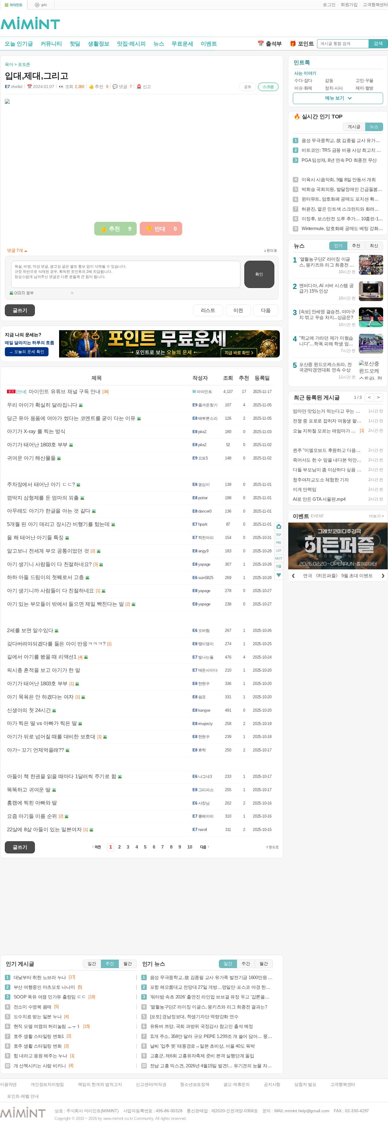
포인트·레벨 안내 (23, 1096)
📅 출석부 (269, 44)
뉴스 (158, 44)
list (278, 550)
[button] (327, 4)
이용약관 (8, 1084)
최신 (374, 245)
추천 (356, 245)
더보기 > (376, 516)
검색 (378, 43)
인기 (338, 245)
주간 (109, 963)
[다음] (382, 575)
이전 (238, 310)
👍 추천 (98, 86)
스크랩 (268, 87)
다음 (266, 310)
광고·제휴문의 (236, 1084)
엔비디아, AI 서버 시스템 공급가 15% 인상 (326, 288)
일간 (92, 963)
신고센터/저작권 (151, 1084)
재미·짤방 (364, 88)
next (278, 558)
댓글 (278, 567)
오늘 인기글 (19, 44)
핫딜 (75, 44)
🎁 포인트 (301, 44)
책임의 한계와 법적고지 (100, 1084)
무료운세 (182, 44)
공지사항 (272, 1084)
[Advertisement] (317, 24)
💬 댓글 (122, 86)
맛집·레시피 (131, 44)
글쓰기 (20, 310)
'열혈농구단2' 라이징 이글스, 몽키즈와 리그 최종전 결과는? (326, 264)
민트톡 (302, 62)
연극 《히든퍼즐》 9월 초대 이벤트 (338, 575)
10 (189, 847)
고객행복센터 (343, 1084)
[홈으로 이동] (30, 23)
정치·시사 (334, 88)
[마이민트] (13, 5)
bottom (278, 576)
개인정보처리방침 (47, 1084)
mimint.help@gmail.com (307, 1111)
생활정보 (98, 44)
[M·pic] (41, 5)
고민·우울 (364, 80)
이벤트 (209, 44)
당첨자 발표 (305, 1084)
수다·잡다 (303, 80)
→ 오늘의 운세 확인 (26, 351)
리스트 (208, 310)
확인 (259, 274)
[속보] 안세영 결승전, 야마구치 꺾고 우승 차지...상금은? (327, 314)
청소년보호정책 (194, 1084)
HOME (278, 527)
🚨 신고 (143, 86)
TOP (278, 535)
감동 (329, 80)
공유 (247, 87)
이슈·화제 (303, 88)
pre (278, 543)
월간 (127, 963)
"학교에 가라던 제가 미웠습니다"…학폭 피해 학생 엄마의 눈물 (326, 343)
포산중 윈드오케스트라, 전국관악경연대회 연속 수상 (325, 367)
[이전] (293, 575)
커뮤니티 (51, 44)
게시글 (354, 126)
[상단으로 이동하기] (272, 847)
